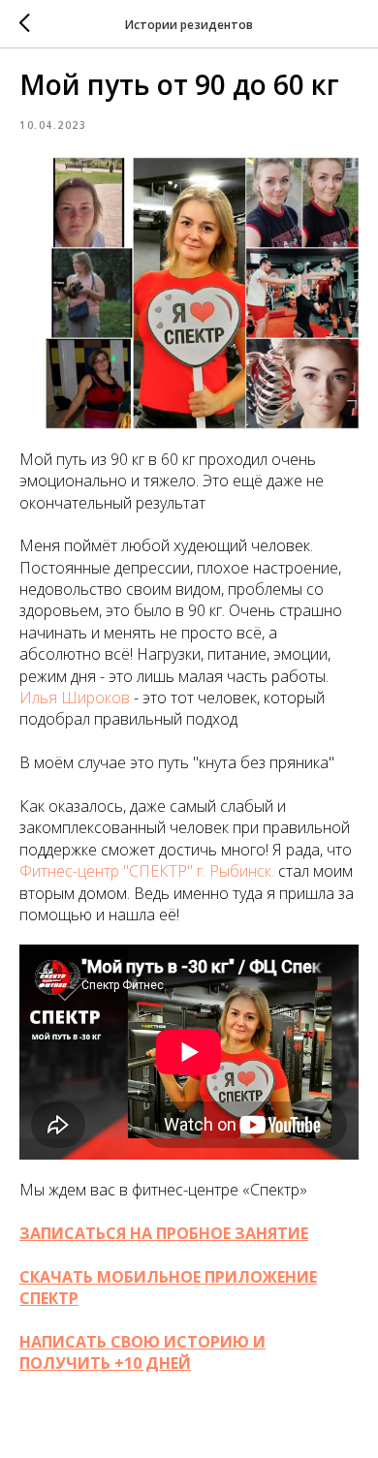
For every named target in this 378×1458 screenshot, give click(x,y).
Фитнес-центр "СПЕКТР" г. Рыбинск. (146, 871)
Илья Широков (74, 697)
